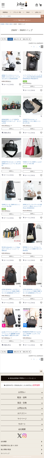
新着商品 (5, 12)
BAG (11, 24)
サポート (22, 424)
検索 (42, 16)
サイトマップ (5, 453)
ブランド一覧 (17, 12)
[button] (31, 46)
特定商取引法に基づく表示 (9, 445)
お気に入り (38, 12)
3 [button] (39, 46)
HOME (2, 24)
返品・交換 (22, 403)
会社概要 (22, 429)
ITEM (7, 24)
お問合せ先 (22, 408)
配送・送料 (22, 397)
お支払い (22, 392)
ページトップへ (41, 371)
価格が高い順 (26, 39)
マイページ (22, 419)
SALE (27, 12)
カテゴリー (22, 413)
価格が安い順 (17, 39)
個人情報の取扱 (6, 449)
